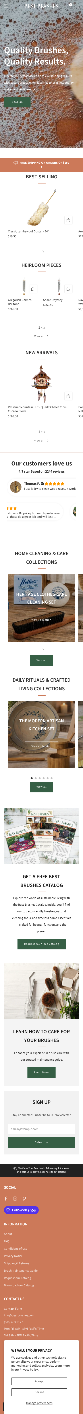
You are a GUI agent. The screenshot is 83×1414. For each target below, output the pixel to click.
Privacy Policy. (29, 1370)
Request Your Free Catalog (41, 944)
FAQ (6, 1241)
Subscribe (41, 1142)
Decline (39, 1392)
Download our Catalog (19, 1285)
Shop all (17, 102)
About (8, 1234)
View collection (41, 620)
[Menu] (6, 6)
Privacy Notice (13, 1256)
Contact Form (13, 1309)
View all (39, 336)
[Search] (77, 6)
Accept (39, 1381)
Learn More (41, 1072)
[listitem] (42, 165)
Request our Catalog (17, 1278)
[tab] (32, 778)
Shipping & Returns (16, 1263)
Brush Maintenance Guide (21, 1271)
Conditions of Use (15, 1249)
